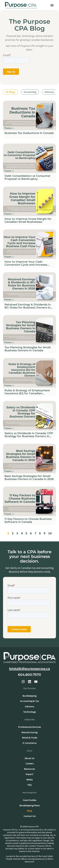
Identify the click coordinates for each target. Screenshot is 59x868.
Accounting (30, 92)
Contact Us (30, 816)
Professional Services (29, 726)
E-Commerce (29, 742)
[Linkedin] (29, 681)
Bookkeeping (29, 695)
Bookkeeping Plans (30, 805)
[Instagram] (23, 681)
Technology (29, 711)
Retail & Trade (29, 737)
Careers (30, 763)
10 (50, 533)
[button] (51, 5)
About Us (29, 758)
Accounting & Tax (29, 700)
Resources (29, 768)
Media (29, 779)
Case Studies (29, 799)
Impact (29, 774)
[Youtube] (36, 681)
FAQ (30, 784)
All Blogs (10, 92)
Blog (29, 810)
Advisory (49, 92)
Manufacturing (30, 732)
